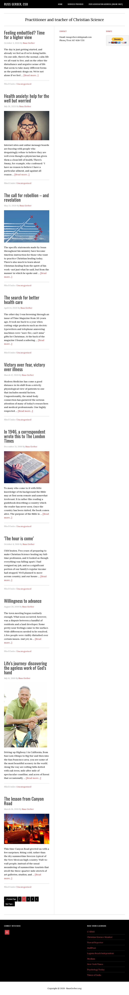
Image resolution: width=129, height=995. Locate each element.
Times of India (94, 975)
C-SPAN (91, 931)
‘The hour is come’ (19, 538)
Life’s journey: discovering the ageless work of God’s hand (25, 668)
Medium (91, 958)
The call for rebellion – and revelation (26, 197)
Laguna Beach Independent (100, 953)
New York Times (95, 964)
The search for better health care (21, 299)
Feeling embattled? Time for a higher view (24, 34)
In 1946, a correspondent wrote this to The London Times (24, 436)
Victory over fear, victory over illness (24, 366)
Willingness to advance (23, 600)
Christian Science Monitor (99, 937)
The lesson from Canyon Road (24, 800)
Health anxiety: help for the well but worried (26, 98)
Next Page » (9, 904)
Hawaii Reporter (95, 942)
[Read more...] (31, 75)
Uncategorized (24, 84)
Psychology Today (95, 969)
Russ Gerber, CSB (16, 4)
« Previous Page (11, 899)
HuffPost (91, 948)
